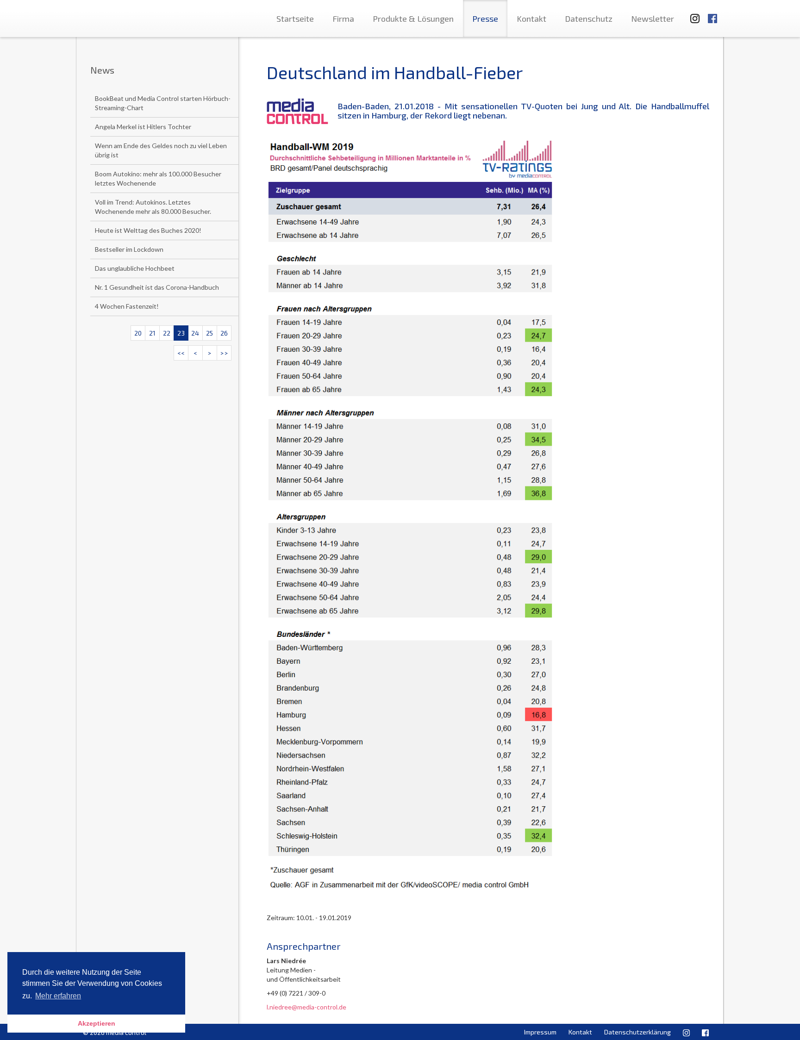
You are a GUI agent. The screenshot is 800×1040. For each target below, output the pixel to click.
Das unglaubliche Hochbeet (135, 268)
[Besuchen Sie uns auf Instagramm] (692, 14)
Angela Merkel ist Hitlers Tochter (143, 127)
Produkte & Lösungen (413, 18)
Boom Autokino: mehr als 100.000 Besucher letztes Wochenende (158, 178)
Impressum (540, 1032)
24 (195, 333)
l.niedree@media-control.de (306, 1007)
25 (209, 333)
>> (224, 353)
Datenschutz (588, 18)
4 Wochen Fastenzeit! (127, 306)
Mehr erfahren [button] (58, 996)
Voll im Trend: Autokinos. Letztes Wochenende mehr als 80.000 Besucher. (153, 206)
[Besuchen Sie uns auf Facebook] (712, 14)
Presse (485, 18)
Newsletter (652, 18)
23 (181, 333)
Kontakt (531, 18)
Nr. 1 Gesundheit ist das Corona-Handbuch (157, 287)
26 (224, 333)
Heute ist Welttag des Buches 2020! (148, 230)
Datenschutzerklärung (637, 1032)
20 (138, 333)
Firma (343, 18)
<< (181, 353)
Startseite (295, 18)
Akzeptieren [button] (96, 1023)
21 (152, 333)
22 (166, 333)
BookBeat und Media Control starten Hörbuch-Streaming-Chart (163, 103)
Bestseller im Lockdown (129, 249)
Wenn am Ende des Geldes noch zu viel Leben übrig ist (161, 150)
